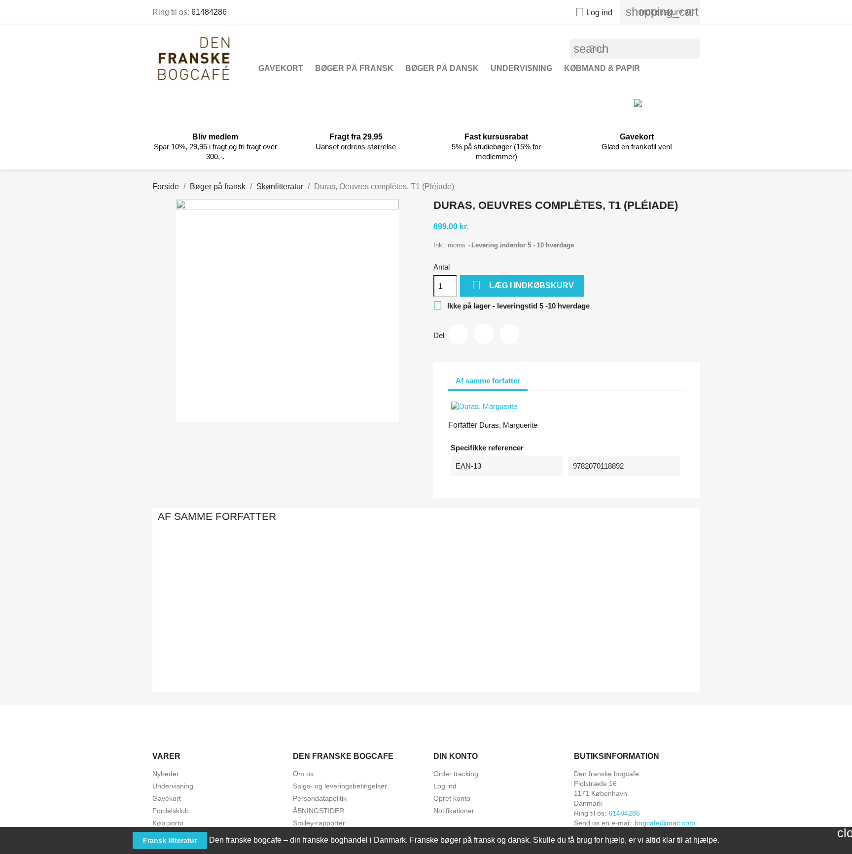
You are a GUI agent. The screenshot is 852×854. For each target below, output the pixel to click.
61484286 (209, 12)
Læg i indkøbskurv (523, 285)
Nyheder (165, 774)
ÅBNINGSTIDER (318, 811)
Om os (303, 774)
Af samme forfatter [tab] (488, 380)
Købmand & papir (602, 68)
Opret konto (451, 798)
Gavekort (280, 68)
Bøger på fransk (354, 68)
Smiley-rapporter (319, 823)
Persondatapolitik (320, 798)
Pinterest (509, 334)
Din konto (455, 756)
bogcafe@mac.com (665, 823)
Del (458, 334)
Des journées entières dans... (425, 650)
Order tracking (455, 774)
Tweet (484, 334)
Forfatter (462, 425)
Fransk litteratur (170, 840)
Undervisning (521, 68)
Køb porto (167, 823)
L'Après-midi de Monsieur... (533, 650)
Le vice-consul (640, 650)
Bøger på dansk (442, 68)
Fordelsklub (170, 811)
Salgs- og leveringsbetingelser (340, 786)
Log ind (445, 786)
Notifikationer (453, 811)
